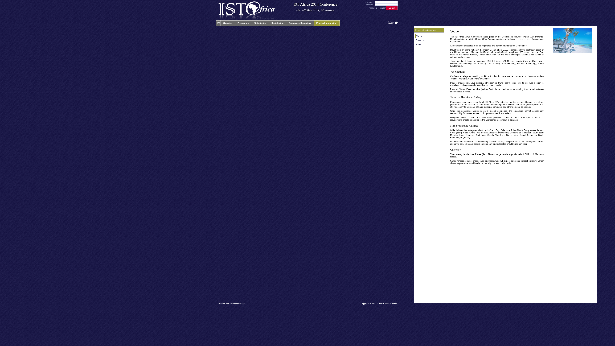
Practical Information (326, 23)
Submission (260, 23)
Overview (227, 23)
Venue (419, 36)
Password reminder (377, 8)
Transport (420, 40)
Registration (277, 23)
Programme (243, 23)
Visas (418, 44)
